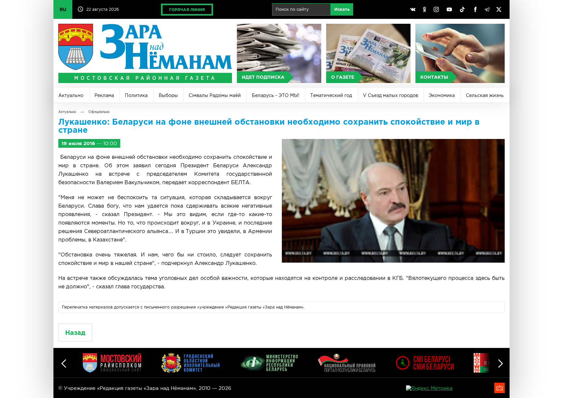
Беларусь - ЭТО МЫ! (275, 95)
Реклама (104, 95)
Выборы (168, 95)
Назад (75, 332)
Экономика (442, 95)
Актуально (70, 95)
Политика (136, 95)
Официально (98, 112)
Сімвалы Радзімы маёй (215, 95)
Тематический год (331, 95)
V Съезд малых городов (390, 95)
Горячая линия (187, 9)
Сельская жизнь (485, 95)
